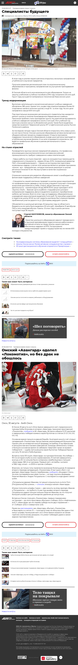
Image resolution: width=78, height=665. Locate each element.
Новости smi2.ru (8, 341)
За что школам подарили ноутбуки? (22, 310)
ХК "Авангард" (6, 413)
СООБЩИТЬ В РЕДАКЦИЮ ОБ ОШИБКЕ (35, 620)
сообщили (28, 431)
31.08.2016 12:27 (6, 8)
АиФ (56, 69)
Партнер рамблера (33, 657)
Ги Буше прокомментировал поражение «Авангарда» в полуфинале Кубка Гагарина (37, 568)
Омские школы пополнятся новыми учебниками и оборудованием (32, 297)
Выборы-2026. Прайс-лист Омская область (55, 618)
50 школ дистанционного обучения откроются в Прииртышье (42, 246)
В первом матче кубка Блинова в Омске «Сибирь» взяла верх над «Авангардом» (36, 581)
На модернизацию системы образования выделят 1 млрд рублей (44, 242)
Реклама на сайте (22, 618)
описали (40, 484)
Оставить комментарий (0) (60, 254)
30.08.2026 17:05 (7, 347)
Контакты (19, 620)
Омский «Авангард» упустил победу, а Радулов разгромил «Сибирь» (32, 574)
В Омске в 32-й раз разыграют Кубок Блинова (25, 561)
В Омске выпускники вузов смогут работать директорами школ (31, 291)
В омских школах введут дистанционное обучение (27, 304)
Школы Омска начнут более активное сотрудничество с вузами (43, 244)
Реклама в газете (34, 618)
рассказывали (27, 508)
